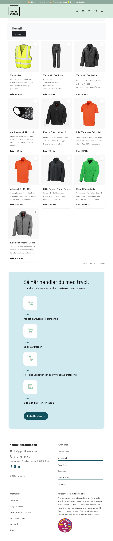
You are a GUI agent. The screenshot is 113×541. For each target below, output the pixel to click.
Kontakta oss (63, 451)
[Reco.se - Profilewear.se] (65, 525)
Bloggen (13, 530)
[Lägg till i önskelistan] (35, 44)
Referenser (62, 471)
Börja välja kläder (34, 416)
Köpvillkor (14, 500)
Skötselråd (14, 524)
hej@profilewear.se (25, 451)
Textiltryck (62, 484)
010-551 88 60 (22, 456)
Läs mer (17, 34)
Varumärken (63, 465)
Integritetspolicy (16, 506)
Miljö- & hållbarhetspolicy (20, 512)
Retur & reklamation (18, 518)
